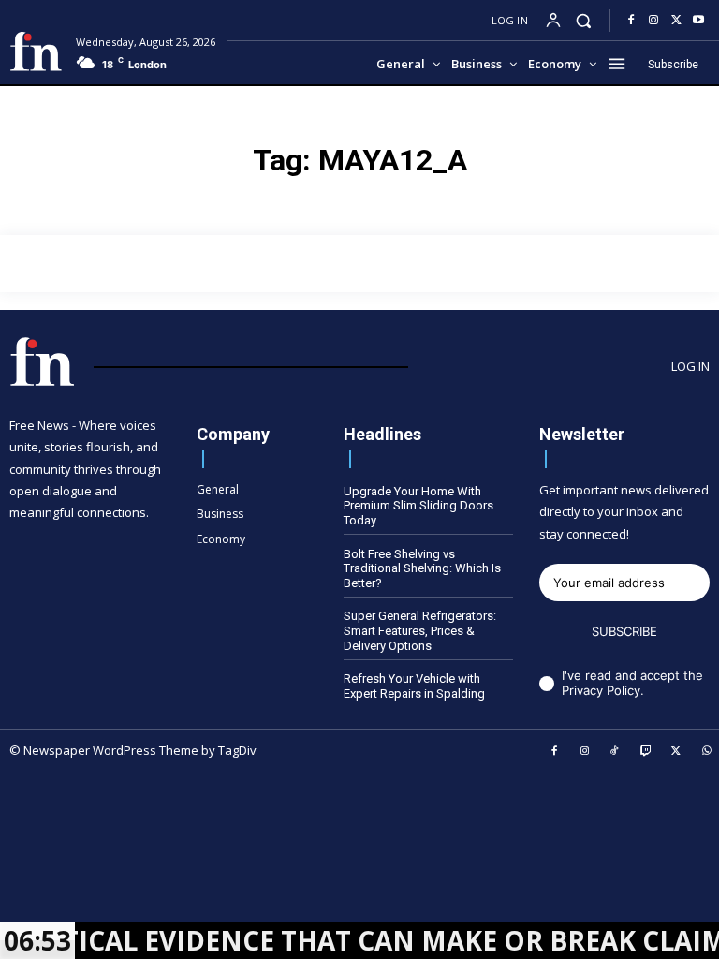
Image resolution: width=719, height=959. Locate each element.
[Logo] (35, 51)
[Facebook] (631, 20)
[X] (676, 20)
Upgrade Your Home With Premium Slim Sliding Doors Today (418, 505)
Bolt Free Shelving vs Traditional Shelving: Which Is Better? (422, 568)
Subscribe (624, 631)
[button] (584, 20)
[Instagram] (653, 20)
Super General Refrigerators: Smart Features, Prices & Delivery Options (420, 630)
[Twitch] (646, 752)
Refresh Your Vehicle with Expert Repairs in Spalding (414, 686)
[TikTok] (615, 752)
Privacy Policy (601, 690)
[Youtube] (698, 20)
